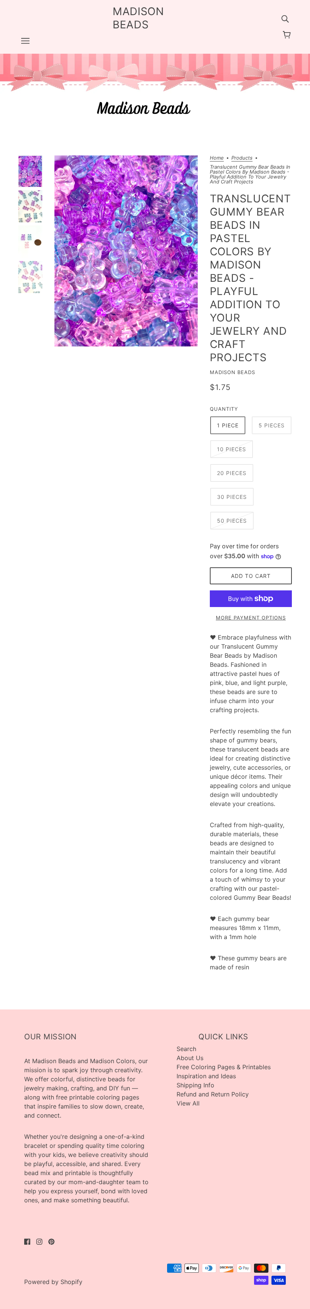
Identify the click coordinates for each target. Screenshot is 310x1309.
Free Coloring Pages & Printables (224, 1067)
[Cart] (288, 34)
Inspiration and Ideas (206, 1076)
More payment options (251, 618)
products (242, 158)
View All (188, 1103)
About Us (190, 1058)
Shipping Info (195, 1085)
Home (217, 158)
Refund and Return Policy (213, 1094)
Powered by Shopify (53, 1282)
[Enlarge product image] (126, 250)
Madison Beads (232, 372)
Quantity (224, 409)
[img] (285, 18)
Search (186, 1049)
